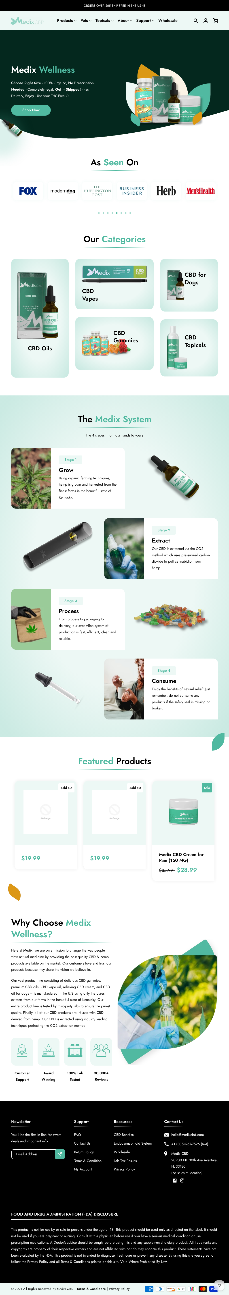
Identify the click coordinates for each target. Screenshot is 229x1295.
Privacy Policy (124, 1169)
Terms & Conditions (91, 1289)
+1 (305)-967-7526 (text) (189, 1144)
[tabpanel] (28, 191)
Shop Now (31, 109)
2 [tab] (103, 213)
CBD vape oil (51, 986)
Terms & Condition (88, 1160)
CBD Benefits (124, 1134)
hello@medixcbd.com (187, 1134)
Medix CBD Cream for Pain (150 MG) (181, 857)
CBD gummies (89, 980)
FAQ (77, 1134)
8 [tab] (130, 213)
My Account (83, 1169)
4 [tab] (112, 213)
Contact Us (82, 1143)
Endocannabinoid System (133, 1143)
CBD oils (31, 986)
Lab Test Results (125, 1160)
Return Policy (84, 1152)
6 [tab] (121, 213)
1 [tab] (99, 213)
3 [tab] (108, 213)
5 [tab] (116, 213)
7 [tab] (125, 213)
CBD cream (85, 986)
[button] (66, 20)
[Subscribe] (60, 1154)
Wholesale (122, 1152)
